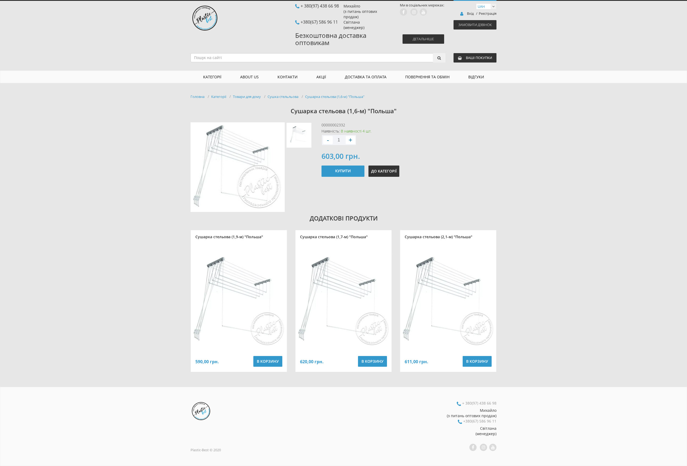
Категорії (212, 76)
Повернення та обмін (427, 76)
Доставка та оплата (365, 76)
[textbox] (316, 57)
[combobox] (318, 57)
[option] (238, 167)
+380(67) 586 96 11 (319, 22)
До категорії (384, 171)
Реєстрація (487, 13)
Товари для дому (247, 96)
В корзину (268, 361)
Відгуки (476, 76)
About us (249, 76)
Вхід (470, 13)
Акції (321, 76)
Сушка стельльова (283, 96)
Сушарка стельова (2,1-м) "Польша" (438, 236)
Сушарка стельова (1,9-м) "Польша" (229, 236)
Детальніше (423, 38)
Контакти (287, 76)
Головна (197, 96)
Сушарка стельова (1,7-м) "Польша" (334, 236)
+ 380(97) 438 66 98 (320, 6)
